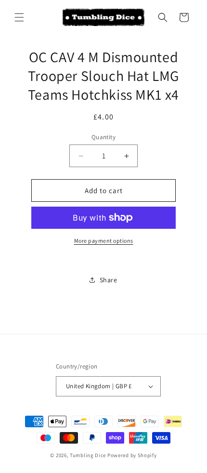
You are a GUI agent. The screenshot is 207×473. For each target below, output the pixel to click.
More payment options (103, 240)
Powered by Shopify (132, 455)
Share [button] (108, 280)
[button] (19, 17)
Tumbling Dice (88, 455)
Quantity (103, 137)
